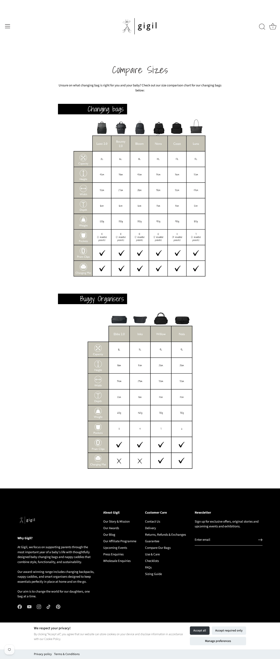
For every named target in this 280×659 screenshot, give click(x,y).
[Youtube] (29, 606)
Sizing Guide (153, 574)
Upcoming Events (115, 548)
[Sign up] (260, 540)
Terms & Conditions (67, 654)
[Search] (262, 27)
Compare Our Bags (158, 548)
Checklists (152, 561)
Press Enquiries (113, 554)
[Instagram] (39, 606)
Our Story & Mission (116, 521)
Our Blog (109, 534)
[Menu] (7, 26)
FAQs (148, 567)
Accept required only (229, 630)
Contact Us (152, 521)
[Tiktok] (48, 606)
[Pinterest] (58, 606)
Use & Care (152, 554)
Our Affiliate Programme (119, 541)
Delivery (150, 528)
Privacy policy (43, 654)
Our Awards (111, 528)
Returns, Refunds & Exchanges (165, 534)
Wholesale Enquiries (117, 561)
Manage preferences (218, 641)
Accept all (199, 630)
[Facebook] (20, 606)
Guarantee (152, 541)
